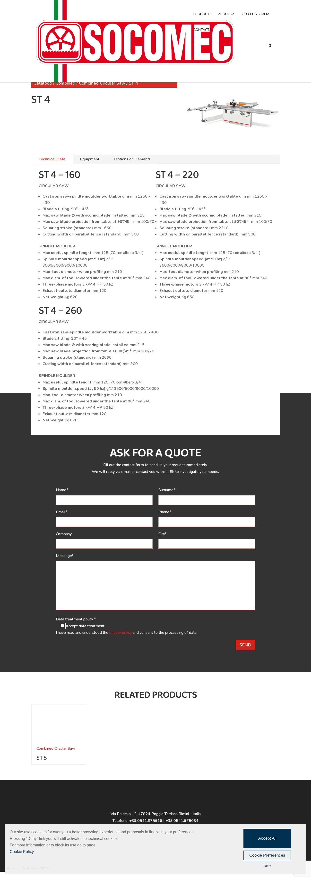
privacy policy (121, 632)
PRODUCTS (202, 14)
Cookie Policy (22, 852)
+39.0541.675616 (145, 820)
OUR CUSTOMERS (256, 14)
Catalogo (43, 83)
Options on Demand (132, 159)
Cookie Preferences (267, 855)
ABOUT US (226, 14)
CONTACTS (202, 30)
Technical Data (52, 159)
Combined (65, 83)
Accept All (267, 838)
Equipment (89, 159)
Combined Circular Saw (102, 83)
